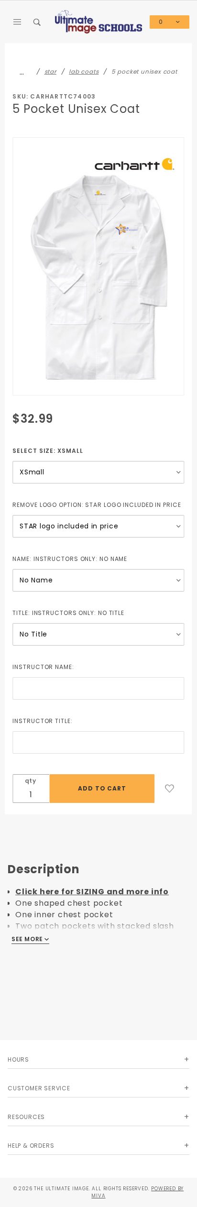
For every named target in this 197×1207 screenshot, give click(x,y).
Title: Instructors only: (68, 613)
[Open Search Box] (38, 22)
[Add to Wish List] (170, 788)
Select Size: (47, 451)
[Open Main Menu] (18, 22)
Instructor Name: (43, 667)
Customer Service (39, 1088)
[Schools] (98, 21)
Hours (18, 1059)
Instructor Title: (42, 721)
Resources (26, 1117)
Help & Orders (31, 1145)
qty (30, 781)
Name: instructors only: (69, 559)
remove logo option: (96, 505)
